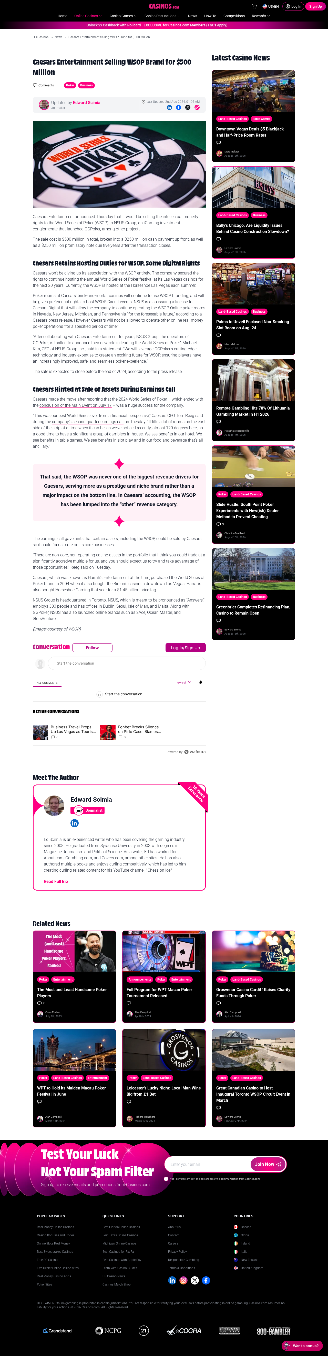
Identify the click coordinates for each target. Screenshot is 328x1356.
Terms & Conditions (181, 1268)
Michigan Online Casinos (119, 1243)
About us (174, 1227)
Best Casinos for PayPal (118, 1251)
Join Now (264, 1164)
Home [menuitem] (62, 16)
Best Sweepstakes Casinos (55, 1251)
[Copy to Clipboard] (197, 107)
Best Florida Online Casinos (121, 1227)
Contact (173, 1235)
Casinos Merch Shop (116, 1284)
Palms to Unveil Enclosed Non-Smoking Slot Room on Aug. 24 (252, 324)
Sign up (192, 647)
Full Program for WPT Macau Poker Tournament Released (159, 992)
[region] (119, 700)
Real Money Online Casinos (55, 1227)
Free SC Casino (47, 1260)
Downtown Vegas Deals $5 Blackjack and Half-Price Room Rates (250, 132)
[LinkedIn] (169, 107)
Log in (177, 647)
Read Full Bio (56, 881)
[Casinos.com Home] (164, 6)
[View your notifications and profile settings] (201, 682)
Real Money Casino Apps (54, 1276)
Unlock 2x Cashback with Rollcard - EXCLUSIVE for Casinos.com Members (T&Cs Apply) (139, 25)
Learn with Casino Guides (119, 1268)
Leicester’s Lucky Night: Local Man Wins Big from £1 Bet (164, 1091)
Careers (173, 1243)
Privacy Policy (177, 1251)
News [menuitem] (192, 16)
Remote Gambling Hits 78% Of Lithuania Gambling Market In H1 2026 (253, 411)
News (59, 37)
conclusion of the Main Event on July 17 (75, 405)
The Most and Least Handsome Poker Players (72, 992)
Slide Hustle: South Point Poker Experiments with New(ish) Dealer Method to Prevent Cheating (247, 510)
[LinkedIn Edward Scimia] (74, 823)
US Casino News (113, 1276)
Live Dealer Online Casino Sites (58, 1268)
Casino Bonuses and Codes (55, 1235)
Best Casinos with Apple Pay (121, 1260)
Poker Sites (44, 1284)
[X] (195, 1280)
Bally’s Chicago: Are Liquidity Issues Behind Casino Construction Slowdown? (252, 228)
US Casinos (41, 37)
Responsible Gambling (183, 1260)
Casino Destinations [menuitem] (160, 16)
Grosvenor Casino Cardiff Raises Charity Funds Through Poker (253, 992)
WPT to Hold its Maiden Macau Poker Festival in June (71, 1091)
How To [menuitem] (210, 16)
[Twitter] (187, 107)
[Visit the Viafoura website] (195, 752)
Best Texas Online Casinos (120, 1235)
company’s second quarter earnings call (88, 421)
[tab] (47, 682)
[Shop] (254, 6)
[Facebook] (178, 107)
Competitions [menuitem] (234, 16)
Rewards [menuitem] (259, 16)
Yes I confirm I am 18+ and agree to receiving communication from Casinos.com (215, 1178)
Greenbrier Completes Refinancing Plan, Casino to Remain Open (253, 610)
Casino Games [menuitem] (121, 16)
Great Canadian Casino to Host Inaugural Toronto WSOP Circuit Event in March (253, 1094)
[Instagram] (183, 1280)
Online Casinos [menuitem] (86, 16)
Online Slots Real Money (53, 1243)
